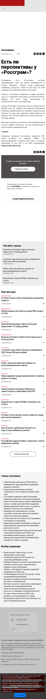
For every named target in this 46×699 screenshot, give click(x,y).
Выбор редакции (10, 546)
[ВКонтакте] (34, 54)
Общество (4, 374)
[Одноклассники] (37, 54)
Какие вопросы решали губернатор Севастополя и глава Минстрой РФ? (18, 390)
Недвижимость (6, 309)
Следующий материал (23, 199)
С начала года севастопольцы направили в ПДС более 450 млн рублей (21, 351)
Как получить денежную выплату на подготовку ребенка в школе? (18, 429)
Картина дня (8, 292)
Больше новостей (21, 454)
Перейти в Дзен (21, 169)
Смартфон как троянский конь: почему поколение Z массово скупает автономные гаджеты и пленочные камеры (21, 513)
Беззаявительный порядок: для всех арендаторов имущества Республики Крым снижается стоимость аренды (21, 537)
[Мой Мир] (43, 54)
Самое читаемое (10, 476)
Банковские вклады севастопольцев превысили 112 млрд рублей (19, 325)
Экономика (7, 50)
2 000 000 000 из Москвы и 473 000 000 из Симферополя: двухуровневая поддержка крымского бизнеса (21, 484)
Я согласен (20, 695)
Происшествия (6, 296)
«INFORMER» (16, 186)
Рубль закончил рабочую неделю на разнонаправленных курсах (18, 364)
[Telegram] (40, 54)
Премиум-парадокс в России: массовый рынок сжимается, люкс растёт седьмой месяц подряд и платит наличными (22, 564)
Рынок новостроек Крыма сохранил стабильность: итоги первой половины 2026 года (21, 491)
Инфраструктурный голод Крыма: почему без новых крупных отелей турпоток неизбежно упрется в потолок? (22, 525)
